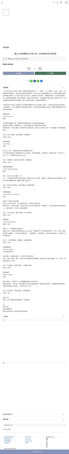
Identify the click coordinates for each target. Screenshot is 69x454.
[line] (31, 81)
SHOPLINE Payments (37, 451)
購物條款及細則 (9, 437)
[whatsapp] (38, 81)
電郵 (26, 443)
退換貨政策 (7, 439)
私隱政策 (7, 443)
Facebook (28, 439)
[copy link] (41, 81)
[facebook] (34, 81)
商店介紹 (28, 437)
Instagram (28, 441)
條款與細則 (7, 441)
